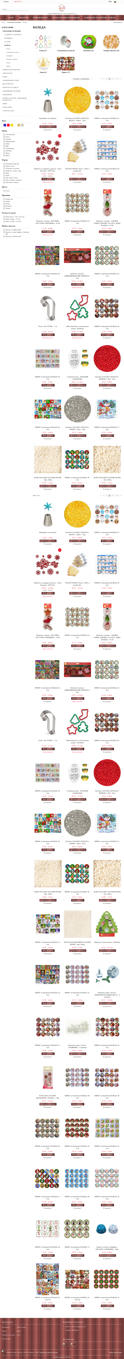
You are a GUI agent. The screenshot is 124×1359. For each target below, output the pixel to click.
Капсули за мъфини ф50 (13, 230)
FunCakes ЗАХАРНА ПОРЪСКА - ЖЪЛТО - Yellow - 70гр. (77, 119)
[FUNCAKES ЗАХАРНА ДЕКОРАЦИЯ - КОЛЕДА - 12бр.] (48, 1077)
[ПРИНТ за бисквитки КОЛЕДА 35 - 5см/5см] (77, 1279)
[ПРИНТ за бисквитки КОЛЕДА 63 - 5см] (107, 255)
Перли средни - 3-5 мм (13, 219)
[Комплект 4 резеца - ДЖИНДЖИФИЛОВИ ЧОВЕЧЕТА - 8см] (77, 255)
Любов (8, 201)
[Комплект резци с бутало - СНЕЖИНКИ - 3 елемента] (77, 1027)
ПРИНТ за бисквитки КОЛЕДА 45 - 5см (77, 1147)
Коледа (8, 203)
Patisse (8, 144)
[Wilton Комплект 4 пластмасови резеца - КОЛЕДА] (77, 308)
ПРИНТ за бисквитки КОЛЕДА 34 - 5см (107, 1299)
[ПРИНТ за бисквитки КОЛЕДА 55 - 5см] (48, 924)
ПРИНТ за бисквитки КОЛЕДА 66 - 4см (107, 170)
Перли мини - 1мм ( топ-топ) (15, 217)
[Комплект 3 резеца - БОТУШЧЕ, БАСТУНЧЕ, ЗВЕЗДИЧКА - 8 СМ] (48, 203)
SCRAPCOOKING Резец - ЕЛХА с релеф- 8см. (77, 170)
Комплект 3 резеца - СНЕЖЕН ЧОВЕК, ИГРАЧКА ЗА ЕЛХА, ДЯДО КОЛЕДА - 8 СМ (107, 223)
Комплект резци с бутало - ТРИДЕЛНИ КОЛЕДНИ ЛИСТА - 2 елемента (107, 995)
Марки (19, 1331)
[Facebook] (121, 2)
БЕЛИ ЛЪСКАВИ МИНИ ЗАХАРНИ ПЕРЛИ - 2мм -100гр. (77, 943)
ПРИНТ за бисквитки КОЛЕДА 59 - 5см (48, 378)
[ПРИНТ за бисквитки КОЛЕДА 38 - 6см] (48, 1228)
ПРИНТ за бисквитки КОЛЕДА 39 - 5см (107, 1198)
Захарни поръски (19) (111, 50)
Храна (7, 175)
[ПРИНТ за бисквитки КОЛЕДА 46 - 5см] (48, 1128)
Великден (9, 206)
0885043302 (18, 1)
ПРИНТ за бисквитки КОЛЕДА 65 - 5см (77, 222)
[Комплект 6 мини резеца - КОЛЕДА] (107, 924)
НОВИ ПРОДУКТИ (40, 17)
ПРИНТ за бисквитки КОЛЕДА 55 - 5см (48, 943)
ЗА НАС (11, 17)
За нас (19, 1335)
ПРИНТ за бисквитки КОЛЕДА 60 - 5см (107, 327)
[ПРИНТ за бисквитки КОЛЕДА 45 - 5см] (77, 1128)
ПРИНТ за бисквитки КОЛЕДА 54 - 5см (48, 994)
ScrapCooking (10, 148)
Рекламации (6, 1327)
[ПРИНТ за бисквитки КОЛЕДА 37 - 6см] (77, 1228)
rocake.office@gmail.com (78, 1326)
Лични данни (6, 1339)
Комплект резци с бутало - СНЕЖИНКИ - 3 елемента (77, 1046)
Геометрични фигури (12, 164)
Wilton (8, 153)
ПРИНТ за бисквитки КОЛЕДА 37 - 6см (77, 1248)
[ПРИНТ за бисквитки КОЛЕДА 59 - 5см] (48, 358)
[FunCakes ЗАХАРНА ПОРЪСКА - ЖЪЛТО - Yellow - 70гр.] (77, 100)
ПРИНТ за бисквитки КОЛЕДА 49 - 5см (77, 1097)
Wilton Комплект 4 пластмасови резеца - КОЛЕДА (77, 327)
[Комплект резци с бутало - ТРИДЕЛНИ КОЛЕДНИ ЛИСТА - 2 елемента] (107, 974)
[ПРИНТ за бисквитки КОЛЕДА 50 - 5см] (107, 1027)
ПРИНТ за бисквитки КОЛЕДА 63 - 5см (107, 275)
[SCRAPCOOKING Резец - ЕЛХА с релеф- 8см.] (77, 150)
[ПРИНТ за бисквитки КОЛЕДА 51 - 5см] (48, 1027)
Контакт (4, 1331)
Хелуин (8, 208)
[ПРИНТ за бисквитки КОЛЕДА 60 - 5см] (107, 308)
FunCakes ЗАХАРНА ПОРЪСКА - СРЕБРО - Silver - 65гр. (77, 428)
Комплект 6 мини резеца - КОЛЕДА (107, 942)
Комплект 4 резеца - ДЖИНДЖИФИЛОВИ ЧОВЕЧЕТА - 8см (77, 276)
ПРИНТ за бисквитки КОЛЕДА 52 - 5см (77, 994)
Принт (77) (66, 72)
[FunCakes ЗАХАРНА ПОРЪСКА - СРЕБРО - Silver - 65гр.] (77, 409)
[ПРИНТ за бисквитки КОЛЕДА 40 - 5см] (77, 1178)
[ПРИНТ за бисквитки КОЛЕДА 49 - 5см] (77, 1077)
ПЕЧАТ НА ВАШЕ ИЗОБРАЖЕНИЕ (66, 17)
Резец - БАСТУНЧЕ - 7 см (48, 326)
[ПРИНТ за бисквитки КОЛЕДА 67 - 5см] (107, 100)
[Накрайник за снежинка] (48, 100)
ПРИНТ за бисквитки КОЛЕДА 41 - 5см (48, 1198)
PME (7, 146)
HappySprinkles (10, 141)
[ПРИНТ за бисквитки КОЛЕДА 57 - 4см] (107, 409)
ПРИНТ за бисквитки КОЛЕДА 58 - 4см (48, 428)
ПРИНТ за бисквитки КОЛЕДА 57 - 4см (107, 428)
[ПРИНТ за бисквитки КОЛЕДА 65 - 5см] (77, 203)
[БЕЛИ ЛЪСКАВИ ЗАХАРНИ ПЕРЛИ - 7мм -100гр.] (107, 459)
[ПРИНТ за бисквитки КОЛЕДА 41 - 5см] (48, 1178)
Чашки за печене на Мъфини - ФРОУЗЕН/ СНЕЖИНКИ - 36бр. (107, 1248)
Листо (7, 191)
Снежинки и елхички (12, 168)
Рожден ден (9, 199)
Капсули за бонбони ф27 (13, 236)
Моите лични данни (115, 1352)
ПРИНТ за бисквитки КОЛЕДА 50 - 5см (107, 1046)
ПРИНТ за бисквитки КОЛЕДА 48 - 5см (107, 1097)
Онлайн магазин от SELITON (62, 1357)
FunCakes (8, 139)
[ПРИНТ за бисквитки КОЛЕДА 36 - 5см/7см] (48, 1279)
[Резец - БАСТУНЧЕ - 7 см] (48, 308)
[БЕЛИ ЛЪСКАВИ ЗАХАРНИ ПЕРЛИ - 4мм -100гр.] (48, 459)
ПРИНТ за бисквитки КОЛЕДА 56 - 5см (77, 479)
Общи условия (21, 1327)
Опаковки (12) (88, 50)
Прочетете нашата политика (49, 1352)
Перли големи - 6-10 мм (13, 221)
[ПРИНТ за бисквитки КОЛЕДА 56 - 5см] (77, 459)
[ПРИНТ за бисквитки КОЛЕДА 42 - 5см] (107, 1128)
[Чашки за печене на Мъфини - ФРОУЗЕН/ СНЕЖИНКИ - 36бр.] (107, 1228)
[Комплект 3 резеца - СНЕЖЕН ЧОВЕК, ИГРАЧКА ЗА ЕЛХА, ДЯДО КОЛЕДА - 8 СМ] (107, 203)
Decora (8, 137)
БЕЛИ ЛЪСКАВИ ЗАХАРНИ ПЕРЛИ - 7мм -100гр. (107, 479)
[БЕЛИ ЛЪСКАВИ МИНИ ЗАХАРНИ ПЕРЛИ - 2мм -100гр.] (77, 924)
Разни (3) (43, 72)
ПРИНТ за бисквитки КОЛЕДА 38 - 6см (48, 1248)
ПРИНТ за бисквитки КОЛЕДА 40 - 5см (77, 1198)
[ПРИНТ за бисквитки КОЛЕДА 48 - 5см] (107, 1077)
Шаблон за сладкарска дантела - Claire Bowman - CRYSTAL (47, 170)
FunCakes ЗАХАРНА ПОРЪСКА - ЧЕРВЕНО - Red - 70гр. (107, 378)
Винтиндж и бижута (12, 182)
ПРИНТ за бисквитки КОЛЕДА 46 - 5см (48, 1147)
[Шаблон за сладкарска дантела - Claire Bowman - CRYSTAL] (48, 150)
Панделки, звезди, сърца (13, 171)
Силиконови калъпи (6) (66, 50)
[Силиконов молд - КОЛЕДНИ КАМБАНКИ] (77, 358)
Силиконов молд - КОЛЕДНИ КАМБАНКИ (77, 378)
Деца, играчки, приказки (14, 180)
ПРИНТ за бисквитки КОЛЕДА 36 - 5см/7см (48, 1299)
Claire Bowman (10, 134)
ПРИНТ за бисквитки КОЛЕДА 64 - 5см (48, 275)
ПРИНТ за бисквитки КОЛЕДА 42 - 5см (107, 1147)
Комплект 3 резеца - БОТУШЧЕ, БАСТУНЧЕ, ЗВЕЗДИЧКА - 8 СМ (48, 222)
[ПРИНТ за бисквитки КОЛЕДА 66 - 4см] (107, 150)
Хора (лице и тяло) (12, 177)
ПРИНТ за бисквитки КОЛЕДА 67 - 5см (107, 119)
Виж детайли (107, 126)
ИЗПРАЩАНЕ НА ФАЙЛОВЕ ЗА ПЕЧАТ (100, 17)
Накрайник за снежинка (47, 118)
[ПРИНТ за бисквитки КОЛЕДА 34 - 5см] (107, 1279)
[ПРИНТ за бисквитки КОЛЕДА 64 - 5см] (48, 255)
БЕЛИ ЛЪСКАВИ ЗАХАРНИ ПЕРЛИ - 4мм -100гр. (47, 479)
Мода (7, 173)
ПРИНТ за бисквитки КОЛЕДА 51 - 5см (48, 1046)
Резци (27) (43, 50)
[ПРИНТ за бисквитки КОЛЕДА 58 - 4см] (48, 409)
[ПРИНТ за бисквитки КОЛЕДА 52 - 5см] (77, 974)
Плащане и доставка (8, 1335)
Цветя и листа (10, 166)
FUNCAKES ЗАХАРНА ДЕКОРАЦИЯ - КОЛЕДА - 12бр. (47, 1097)
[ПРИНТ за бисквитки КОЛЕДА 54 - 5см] (48, 974)
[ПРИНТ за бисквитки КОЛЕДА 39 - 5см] (107, 1178)
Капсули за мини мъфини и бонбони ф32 (17, 233)
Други (8, 155)
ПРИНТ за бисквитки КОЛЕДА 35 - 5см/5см (77, 1299)
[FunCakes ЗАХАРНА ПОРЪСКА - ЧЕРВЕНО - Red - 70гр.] (107, 358)
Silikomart (9, 151)
